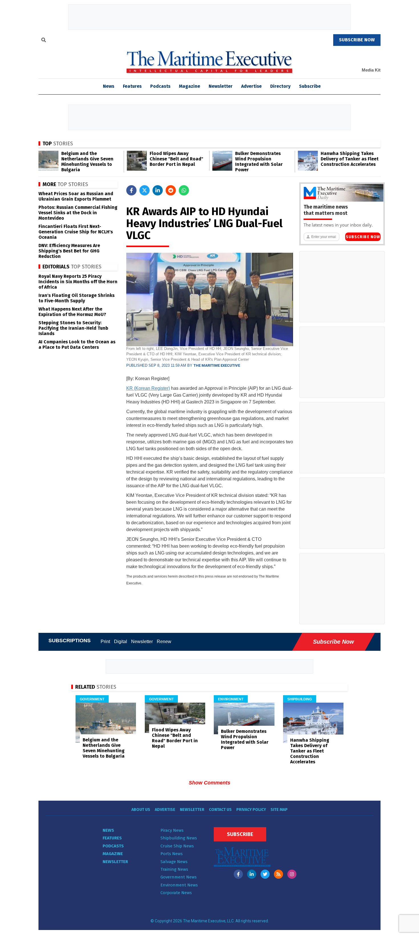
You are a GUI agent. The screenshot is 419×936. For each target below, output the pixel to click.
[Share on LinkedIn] (157, 190)
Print (105, 641)
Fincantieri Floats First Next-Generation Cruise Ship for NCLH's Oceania (75, 232)
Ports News (171, 853)
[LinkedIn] (251, 874)
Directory (280, 86)
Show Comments (209, 783)
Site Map (279, 809)
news (108, 86)
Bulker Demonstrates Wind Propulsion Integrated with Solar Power (259, 161)
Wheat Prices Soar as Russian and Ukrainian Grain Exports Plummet (75, 196)
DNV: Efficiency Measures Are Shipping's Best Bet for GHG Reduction (69, 251)
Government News (178, 877)
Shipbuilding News (178, 838)
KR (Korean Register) (148, 388)
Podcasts (160, 86)
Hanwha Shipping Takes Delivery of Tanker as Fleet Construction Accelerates (350, 159)
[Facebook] (238, 874)
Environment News (179, 885)
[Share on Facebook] (131, 190)
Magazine (189, 86)
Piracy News (172, 830)
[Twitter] (265, 874)
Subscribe (310, 86)
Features (132, 86)
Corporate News (176, 892)
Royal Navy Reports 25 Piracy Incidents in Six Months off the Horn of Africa (77, 282)
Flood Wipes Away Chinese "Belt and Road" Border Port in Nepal (176, 159)
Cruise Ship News (177, 846)
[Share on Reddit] (171, 190)
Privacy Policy (251, 809)
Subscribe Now (363, 236)
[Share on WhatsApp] (184, 190)
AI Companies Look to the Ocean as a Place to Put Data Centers (76, 344)
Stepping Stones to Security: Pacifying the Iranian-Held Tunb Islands (73, 328)
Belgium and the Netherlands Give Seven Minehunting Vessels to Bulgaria (87, 161)
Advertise (251, 86)
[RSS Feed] (278, 874)
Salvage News (174, 861)
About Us (140, 809)
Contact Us (220, 809)
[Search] (43, 41)
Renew (164, 641)
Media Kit (371, 70)
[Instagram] (291, 874)
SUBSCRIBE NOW (357, 39)
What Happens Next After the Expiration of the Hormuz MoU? (72, 311)
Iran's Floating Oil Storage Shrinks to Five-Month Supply (76, 298)
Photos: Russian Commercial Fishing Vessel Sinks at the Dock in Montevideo (77, 213)
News (108, 830)
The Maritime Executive (217, 365)
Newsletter (221, 86)
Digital (120, 641)
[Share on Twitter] (144, 190)
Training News (174, 869)
